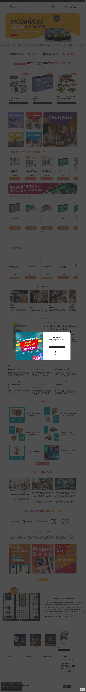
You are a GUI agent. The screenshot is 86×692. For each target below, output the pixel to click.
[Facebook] (53, 352)
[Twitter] (60, 352)
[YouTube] (58, 352)
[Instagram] (55, 352)
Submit (57, 347)
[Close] (70, 332)
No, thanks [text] (57, 354)
